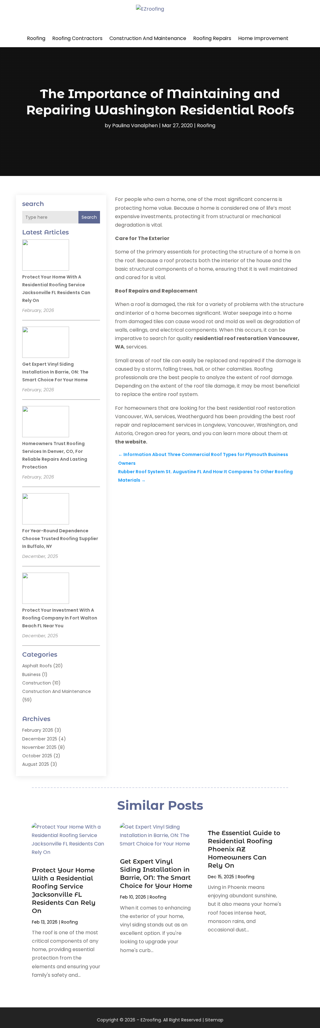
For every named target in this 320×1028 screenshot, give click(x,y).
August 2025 (35, 764)
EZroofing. (151, 1020)
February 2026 (37, 730)
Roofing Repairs (212, 38)
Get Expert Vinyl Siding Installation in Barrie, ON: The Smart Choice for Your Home (55, 372)
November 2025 (39, 747)
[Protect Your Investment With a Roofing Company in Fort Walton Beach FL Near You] (45, 589)
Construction (36, 683)
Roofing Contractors (77, 38)
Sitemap (214, 1020)
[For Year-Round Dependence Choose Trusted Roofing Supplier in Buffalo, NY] (45, 509)
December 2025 (39, 739)
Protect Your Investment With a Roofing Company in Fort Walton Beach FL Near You (59, 618)
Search (89, 217)
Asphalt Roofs (37, 666)
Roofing (36, 38)
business (31, 674)
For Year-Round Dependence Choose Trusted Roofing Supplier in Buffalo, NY (60, 538)
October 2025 (37, 756)
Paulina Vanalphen (135, 125)
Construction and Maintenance (147, 38)
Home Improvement (263, 38)
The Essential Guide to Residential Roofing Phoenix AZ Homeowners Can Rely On (244, 849)
